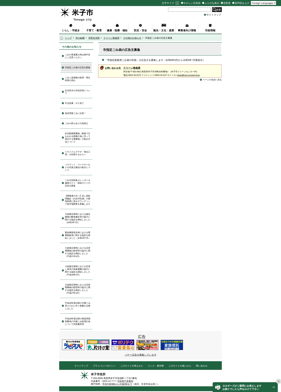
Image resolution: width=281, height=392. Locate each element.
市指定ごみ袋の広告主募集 (77, 67)
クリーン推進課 (111, 37)
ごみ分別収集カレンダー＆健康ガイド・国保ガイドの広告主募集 (77, 183)
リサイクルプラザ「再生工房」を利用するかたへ (77, 153)
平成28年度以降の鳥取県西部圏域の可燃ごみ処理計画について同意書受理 (77, 321)
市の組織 (80, 37)
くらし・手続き (71, 30)
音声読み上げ (242, 3)
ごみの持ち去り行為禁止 (76, 123)
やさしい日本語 (192, 3)
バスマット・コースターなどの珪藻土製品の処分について (77, 167)
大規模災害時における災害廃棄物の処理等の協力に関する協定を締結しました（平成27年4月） (77, 288)
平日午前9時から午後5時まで (117, 384)
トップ (68, 37)
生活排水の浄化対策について (77, 92)
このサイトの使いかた (179, 365)
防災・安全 (140, 30)
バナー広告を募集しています (140, 354)
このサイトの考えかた (131, 365)
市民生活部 (94, 37)
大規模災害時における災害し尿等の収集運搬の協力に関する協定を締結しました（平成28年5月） (77, 270)
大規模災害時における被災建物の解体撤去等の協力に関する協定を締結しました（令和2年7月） (77, 218)
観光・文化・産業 (163, 30)
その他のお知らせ (132, 37)
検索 (218, 9)
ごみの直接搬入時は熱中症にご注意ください (77, 56)
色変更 (227, 3)
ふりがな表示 (212, 3)
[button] (245, 387)
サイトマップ (213, 14)
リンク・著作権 (156, 365)
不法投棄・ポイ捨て (74, 103)
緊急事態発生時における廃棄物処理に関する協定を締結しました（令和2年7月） (77, 235)
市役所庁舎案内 (125, 381)
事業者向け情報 (187, 30)
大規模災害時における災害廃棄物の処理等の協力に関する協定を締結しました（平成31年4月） (77, 252)
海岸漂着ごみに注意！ (75, 113)
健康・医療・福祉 (117, 30)
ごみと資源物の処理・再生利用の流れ (77, 79)
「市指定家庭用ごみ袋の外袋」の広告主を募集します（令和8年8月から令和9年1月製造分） (155, 60)
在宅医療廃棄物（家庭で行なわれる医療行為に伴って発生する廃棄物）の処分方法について (77, 137)
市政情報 (210, 30)
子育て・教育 (94, 30)
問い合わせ (201, 365)
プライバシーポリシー (104, 365)
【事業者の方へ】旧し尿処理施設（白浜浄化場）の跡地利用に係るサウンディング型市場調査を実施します (77, 200)
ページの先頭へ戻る (212, 79)
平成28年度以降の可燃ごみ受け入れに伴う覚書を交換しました (77, 305)
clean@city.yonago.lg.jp (188, 75)
